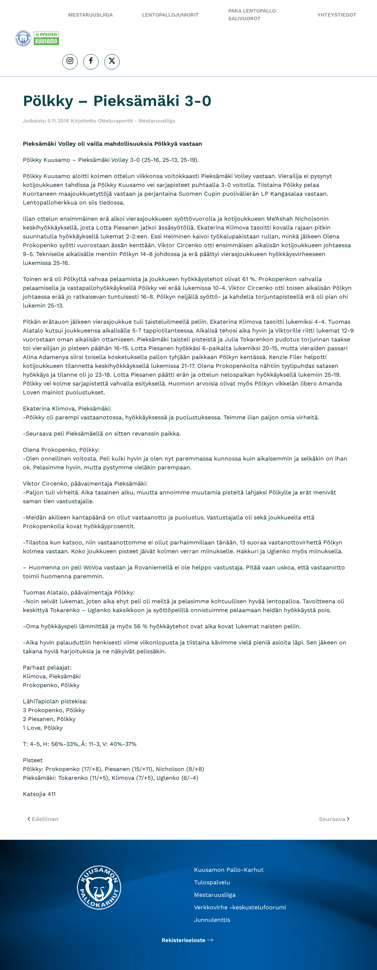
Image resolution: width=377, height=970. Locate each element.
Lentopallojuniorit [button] (170, 15)
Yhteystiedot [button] (336, 15)
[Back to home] (38, 38)
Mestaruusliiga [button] (90, 15)
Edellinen (45, 819)
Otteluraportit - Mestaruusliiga (136, 121)
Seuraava (332, 819)
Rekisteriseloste (183, 940)
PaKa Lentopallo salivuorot (252, 14)
